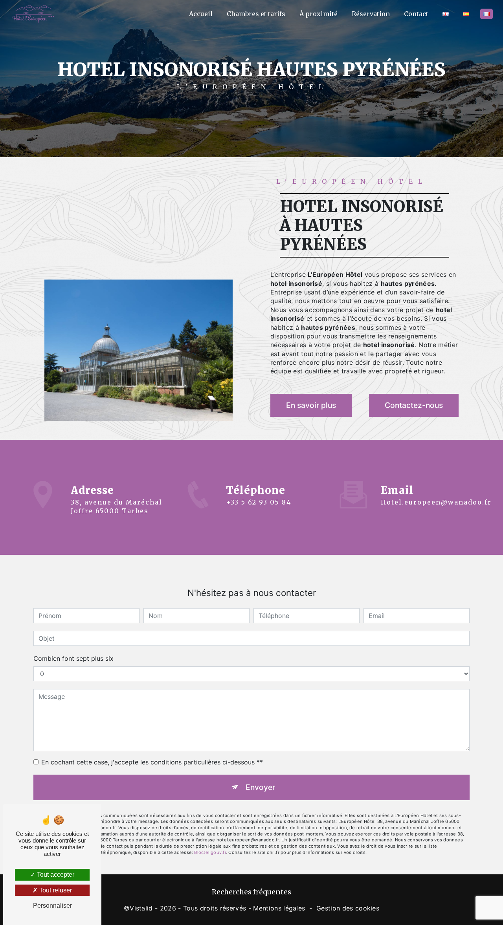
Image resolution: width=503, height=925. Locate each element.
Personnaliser (52, 905)
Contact (416, 14)
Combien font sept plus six (73, 658)
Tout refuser (55, 890)
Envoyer (260, 787)
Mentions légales (279, 908)
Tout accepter (54, 874)
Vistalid (141, 908)
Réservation (371, 14)
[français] (486, 14)
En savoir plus (311, 405)
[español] (466, 14)
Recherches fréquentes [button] (251, 892)
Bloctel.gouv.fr (210, 852)
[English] (445, 14)
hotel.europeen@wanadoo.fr (436, 502)
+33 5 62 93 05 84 (258, 502)
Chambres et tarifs (256, 14)
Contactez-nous (414, 405)
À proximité (318, 14)
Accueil (201, 14)
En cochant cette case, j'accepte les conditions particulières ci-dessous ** (152, 762)
